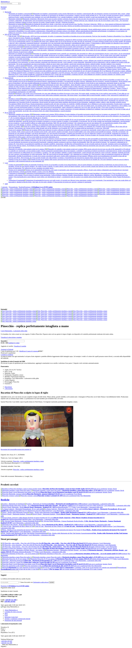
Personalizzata (9, 78)
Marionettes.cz (5, 1)
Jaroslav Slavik (112, 489)
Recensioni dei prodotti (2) (23, 449)
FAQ (6, 615)
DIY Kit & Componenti (12, 34)
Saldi (6, 184)
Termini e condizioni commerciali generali (17, 619)
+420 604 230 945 (9, 601)
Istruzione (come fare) (11, 617)
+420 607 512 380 (10, 600)
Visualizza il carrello (20, 346)
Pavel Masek (78, 494)
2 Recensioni (9, 388)
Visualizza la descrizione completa (11, 337)
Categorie (5, 187)
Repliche (21, 187)
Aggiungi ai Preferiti (7, 349)
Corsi (6, 163)
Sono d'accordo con (35, 582)
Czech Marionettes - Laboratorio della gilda (14, 331)
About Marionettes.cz (11, 610)
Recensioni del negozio (8, 449)
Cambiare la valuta (13, 343)
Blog (6, 613)
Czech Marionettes (105, 543)
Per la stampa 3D (10, 112)
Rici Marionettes (85, 495)
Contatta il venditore (7, 354)
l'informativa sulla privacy (41, 582)
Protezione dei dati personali (13, 620)
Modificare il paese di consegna (28, 351)
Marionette (8, 12)
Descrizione (8, 387)
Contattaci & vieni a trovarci (13, 612)
